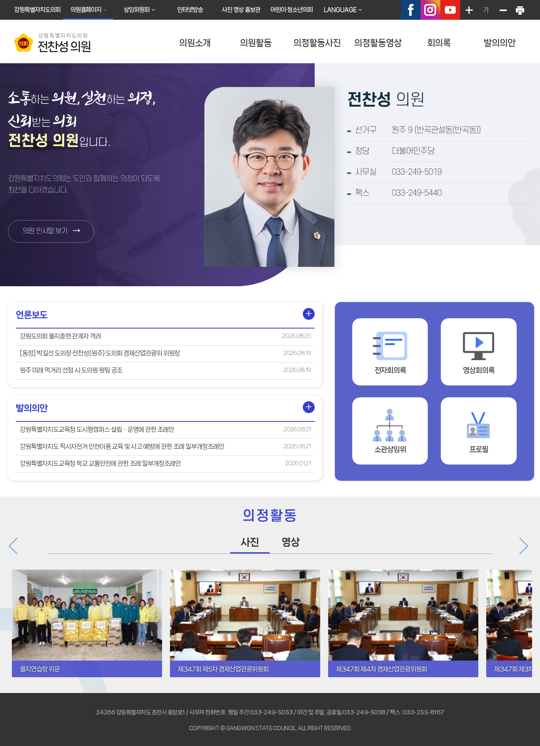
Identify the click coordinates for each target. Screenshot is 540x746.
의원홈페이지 (85, 9)
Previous (18, 546)
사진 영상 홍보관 (241, 9)
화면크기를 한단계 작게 (503, 10)
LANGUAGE (340, 9)
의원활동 (256, 43)
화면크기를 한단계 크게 (469, 10)
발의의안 (499, 43)
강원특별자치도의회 (37, 9)
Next (519, 546)
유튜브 (450, 10)
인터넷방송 (190, 9)
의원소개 (195, 43)
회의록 (439, 43)
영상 (290, 542)
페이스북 (411, 10)
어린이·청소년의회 (291, 9)
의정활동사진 (317, 43)
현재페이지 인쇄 (520, 10)
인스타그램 (430, 10)
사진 (250, 542)
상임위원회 (136, 9)
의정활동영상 (378, 43)
